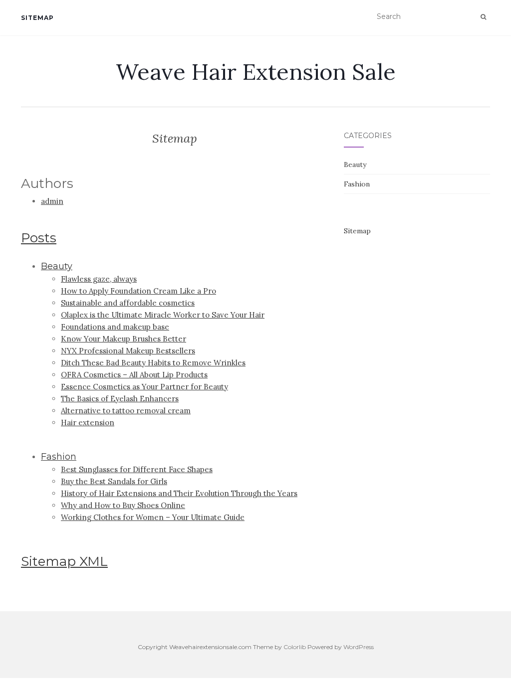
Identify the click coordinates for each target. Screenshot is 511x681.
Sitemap (37, 17)
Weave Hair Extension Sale (256, 71)
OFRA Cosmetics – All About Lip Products (134, 374)
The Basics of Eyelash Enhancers (120, 398)
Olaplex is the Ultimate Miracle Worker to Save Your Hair (162, 315)
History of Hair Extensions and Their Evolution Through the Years (179, 493)
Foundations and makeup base (115, 327)
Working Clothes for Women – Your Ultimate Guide (153, 517)
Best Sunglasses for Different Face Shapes (137, 469)
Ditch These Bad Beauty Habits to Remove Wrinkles (153, 362)
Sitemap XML (64, 561)
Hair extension (87, 422)
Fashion (58, 456)
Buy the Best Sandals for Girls (114, 481)
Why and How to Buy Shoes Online (123, 505)
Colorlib (294, 647)
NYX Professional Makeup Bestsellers (128, 350)
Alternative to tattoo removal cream (126, 410)
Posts (38, 238)
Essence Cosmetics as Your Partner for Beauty (144, 386)
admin (52, 201)
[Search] (483, 16)
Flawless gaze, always (99, 279)
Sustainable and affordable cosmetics (128, 303)
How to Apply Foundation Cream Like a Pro (138, 291)
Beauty (56, 266)
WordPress (358, 647)
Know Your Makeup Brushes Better (123, 338)
